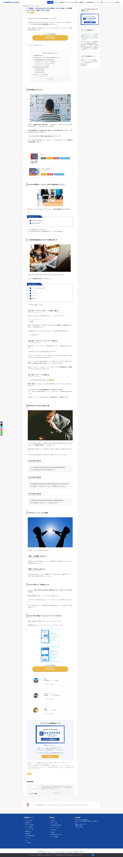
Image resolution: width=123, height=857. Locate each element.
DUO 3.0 (42, 154)
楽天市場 (56, 158)
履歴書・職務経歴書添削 (29, 835)
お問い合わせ (53, 829)
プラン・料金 (28, 838)
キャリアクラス (85, 33)
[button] (1, 422)
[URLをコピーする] (1, 435)
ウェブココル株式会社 (83, 819)
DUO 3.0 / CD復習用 (45, 169)
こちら (87, 64)
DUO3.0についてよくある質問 (41, 74)
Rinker (46, 170)
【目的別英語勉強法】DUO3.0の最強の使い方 (44, 59)
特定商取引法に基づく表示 (56, 834)
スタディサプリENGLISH (52, 28)
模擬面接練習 (27, 833)
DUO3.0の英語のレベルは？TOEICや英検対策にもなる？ (47, 57)
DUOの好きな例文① (40, 68)
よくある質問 (28, 842)
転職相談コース (28, 822)
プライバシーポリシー (62, 765)
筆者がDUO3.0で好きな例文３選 (41, 67)
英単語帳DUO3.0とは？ (39, 55)
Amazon (49, 158)
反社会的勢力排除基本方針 (56, 825)
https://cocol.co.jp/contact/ (35, 768)
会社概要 (53, 820)
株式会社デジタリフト (89, 36)
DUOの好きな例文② (40, 70)
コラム (26, 840)
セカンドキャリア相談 (29, 829)
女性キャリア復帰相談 (29, 824)
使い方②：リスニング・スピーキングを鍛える (45, 63)
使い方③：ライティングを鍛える (42, 65)
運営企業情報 (39, 851)
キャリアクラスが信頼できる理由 (35, 45)
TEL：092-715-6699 (79, 827)
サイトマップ (68, 851)
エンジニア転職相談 (29, 827)
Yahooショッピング (65, 158)
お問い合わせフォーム (43, 767)
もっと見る (50, 78)
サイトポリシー (56, 851)
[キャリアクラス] (11, 2)
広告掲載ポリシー (76, 851)
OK (92, 855)
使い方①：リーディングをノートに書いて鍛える (46, 61)
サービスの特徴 (28, 820)
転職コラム (32, 12)
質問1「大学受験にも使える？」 (42, 76)
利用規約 (53, 832)
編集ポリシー (83, 851)
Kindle (43, 158)
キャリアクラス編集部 (33, 793)
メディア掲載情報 (54, 836)
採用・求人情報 (54, 822)
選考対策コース (28, 831)
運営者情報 (56, 765)
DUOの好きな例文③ (40, 72)
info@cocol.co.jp (61, 767)
